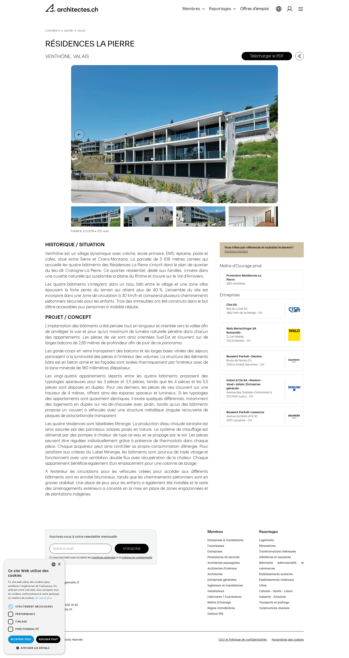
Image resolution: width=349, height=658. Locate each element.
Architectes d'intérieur (222, 568)
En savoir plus (44, 598)
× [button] (59, 564)
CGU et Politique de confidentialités (243, 639)
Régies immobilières (221, 608)
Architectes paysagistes (223, 563)
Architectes (215, 574)
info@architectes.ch (58, 609)
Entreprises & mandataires (225, 540)
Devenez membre (236, 251)
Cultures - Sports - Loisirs (276, 591)
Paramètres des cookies (288, 639)
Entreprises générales (222, 580)
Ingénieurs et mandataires (225, 585)
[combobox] (54, 564)
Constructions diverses (274, 608)
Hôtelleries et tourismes (275, 557)
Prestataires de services (223, 557)
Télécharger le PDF (267, 56)
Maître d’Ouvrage (219, 602)
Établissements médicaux (276, 580)
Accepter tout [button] (21, 639)
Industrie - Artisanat (272, 597)
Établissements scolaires (276, 574)
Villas (263, 585)
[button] (194, 8)
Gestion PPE (215, 614)
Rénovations (267, 546)
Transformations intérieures (277, 551)
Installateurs (215, 591)
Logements (266, 540)
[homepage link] (71, 8)
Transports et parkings (274, 602)
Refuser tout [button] (48, 639)
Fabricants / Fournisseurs (224, 597)
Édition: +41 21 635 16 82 (61, 605)
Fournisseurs (215, 546)
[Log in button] (289, 9)
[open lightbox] (174, 134)
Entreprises (214, 551)
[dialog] (34, 606)
